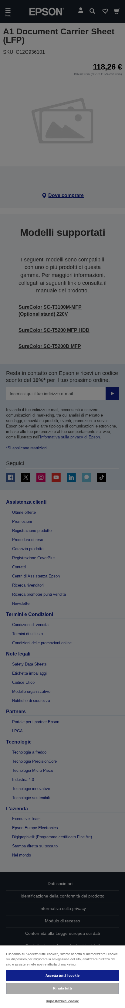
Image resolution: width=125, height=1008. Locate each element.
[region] (62, 976)
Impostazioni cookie (62, 1001)
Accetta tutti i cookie (62, 975)
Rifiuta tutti (62, 988)
